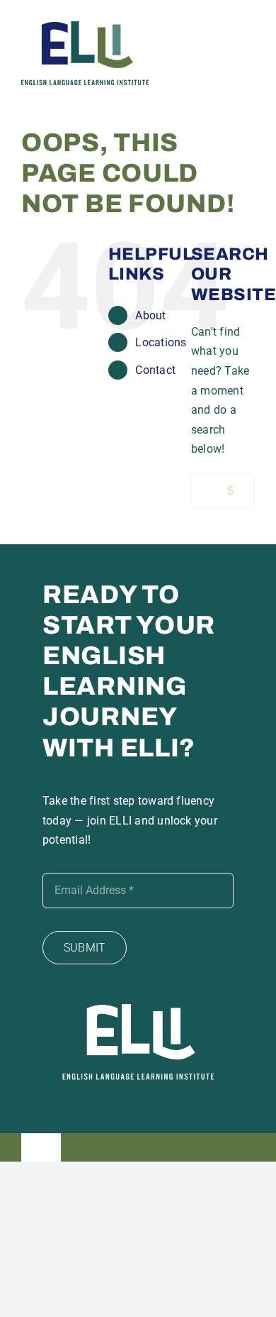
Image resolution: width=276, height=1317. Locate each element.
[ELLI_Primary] (85, 26)
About (150, 315)
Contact (155, 370)
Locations (160, 342)
